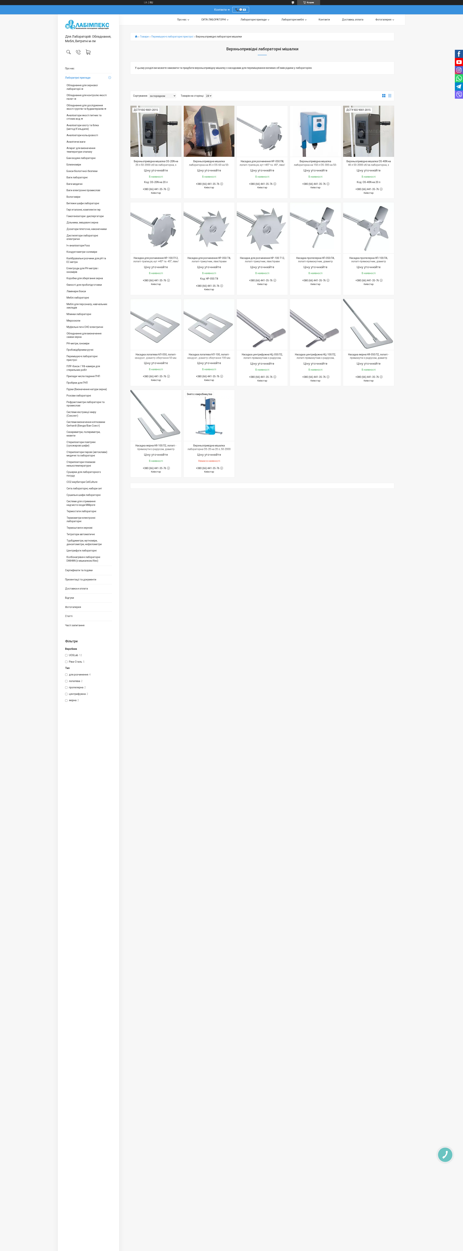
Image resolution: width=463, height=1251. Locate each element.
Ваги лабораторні (77, 177)
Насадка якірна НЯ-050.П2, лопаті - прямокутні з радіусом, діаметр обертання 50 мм (368, 358)
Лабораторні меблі (292, 19)
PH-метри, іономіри (78, 343)
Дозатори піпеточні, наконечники (87, 229)
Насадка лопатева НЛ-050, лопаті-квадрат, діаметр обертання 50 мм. (156, 356)
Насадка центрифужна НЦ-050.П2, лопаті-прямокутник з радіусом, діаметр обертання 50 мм (262, 358)
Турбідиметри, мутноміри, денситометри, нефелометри (84, 542)
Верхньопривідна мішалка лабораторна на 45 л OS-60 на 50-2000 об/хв (209, 165)
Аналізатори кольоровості (82, 135)
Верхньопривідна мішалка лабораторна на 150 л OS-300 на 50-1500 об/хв (315, 165)
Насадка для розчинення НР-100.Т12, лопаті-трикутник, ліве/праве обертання (262, 261)
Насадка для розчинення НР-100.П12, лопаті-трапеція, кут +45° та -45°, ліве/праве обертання (156, 261)
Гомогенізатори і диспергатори (85, 216)
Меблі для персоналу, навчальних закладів (87, 306)
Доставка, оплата (352, 19)
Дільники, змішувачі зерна (82, 222)
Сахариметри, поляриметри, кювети (83, 434)
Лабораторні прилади (254, 19)
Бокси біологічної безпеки (82, 171)
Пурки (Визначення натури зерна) (87, 389)
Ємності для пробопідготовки (84, 284)
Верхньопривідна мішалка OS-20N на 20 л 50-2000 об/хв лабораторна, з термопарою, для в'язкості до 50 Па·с (156, 165)
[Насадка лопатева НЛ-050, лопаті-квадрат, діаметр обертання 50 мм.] (155, 324)
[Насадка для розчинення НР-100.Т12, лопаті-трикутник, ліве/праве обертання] (262, 227)
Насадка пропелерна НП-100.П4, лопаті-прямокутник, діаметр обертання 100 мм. (368, 261)
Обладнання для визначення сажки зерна (84, 335)
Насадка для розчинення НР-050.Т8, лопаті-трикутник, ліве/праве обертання (209, 261)
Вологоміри (73, 196)
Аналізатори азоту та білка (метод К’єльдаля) (83, 127)
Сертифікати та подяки (79, 570)
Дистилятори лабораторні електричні (82, 237)
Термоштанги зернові (79, 527)
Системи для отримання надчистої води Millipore (81, 503)
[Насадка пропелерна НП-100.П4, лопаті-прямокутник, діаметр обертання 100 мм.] (368, 227)
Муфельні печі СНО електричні (85, 327)
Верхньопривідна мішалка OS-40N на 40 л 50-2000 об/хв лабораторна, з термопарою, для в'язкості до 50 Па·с (369, 165)
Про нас (69, 68)
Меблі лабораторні (78, 297)
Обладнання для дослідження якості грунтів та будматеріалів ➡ (86, 107)
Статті (69, 616)
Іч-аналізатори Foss (78, 245)
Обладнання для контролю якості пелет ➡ (87, 97)
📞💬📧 (240, 9)
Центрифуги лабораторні (82, 550)
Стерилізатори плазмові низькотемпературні (81, 464)
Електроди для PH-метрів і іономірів (82, 270)
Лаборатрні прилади (77, 77)
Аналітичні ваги (76, 141)
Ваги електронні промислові (83, 190)
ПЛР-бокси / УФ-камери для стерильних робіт (83, 368)
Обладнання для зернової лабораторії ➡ (82, 87)
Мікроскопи (73, 320)
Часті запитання (74, 625)
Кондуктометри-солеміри (82, 251)
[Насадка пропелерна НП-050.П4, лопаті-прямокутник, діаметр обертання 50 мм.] (315, 227)
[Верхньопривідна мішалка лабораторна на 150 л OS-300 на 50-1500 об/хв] (315, 131)
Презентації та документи (80, 579)
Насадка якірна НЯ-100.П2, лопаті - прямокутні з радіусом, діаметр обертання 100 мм (155, 449)
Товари (144, 36)
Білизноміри (74, 164)
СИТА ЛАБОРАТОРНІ (213, 19)
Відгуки (69, 597)
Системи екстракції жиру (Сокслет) (81, 414)
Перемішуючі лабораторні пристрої (82, 358)
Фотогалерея (73, 607)
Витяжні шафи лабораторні (83, 203)
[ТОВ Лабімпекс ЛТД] (88, 25)
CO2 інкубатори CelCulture (82, 481)
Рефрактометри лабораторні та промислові (86, 404)
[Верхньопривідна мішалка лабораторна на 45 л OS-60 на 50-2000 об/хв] (209, 131)
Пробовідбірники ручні (80, 349)
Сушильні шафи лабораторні (84, 495)
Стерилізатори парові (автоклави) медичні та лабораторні (87, 454)
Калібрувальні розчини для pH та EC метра (86, 260)
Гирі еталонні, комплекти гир (84, 209)
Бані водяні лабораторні (81, 158)
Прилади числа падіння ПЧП (83, 376)
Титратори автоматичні (81, 534)
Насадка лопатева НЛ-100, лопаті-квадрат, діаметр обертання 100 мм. (209, 356)
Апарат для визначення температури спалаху (81, 150)
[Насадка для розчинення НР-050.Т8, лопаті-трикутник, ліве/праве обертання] (209, 227)
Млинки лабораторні (79, 314)
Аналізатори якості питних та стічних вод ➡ (84, 117)
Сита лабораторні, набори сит (84, 488)
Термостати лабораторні (81, 511)
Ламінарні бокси (76, 291)
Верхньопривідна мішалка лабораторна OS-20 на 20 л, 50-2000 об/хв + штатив (209, 449)
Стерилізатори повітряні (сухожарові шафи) (81, 444)
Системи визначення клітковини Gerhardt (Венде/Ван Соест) (86, 424)
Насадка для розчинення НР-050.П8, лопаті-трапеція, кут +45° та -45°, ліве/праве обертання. (262, 165)
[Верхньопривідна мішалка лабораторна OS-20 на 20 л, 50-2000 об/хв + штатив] (209, 415)
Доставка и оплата (76, 588)
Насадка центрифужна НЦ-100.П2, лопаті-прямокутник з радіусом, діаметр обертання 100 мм (315, 358)
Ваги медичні (74, 183)
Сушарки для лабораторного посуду (84, 474)
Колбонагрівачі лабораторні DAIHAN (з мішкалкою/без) (83, 559)
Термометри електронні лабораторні (81, 519)
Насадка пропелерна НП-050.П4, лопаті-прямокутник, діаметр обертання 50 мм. (315, 261)
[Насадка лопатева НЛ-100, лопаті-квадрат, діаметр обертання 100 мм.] (209, 324)
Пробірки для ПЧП (77, 382)
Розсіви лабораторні (79, 395)
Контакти (324, 19)
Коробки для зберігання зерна (85, 278)
